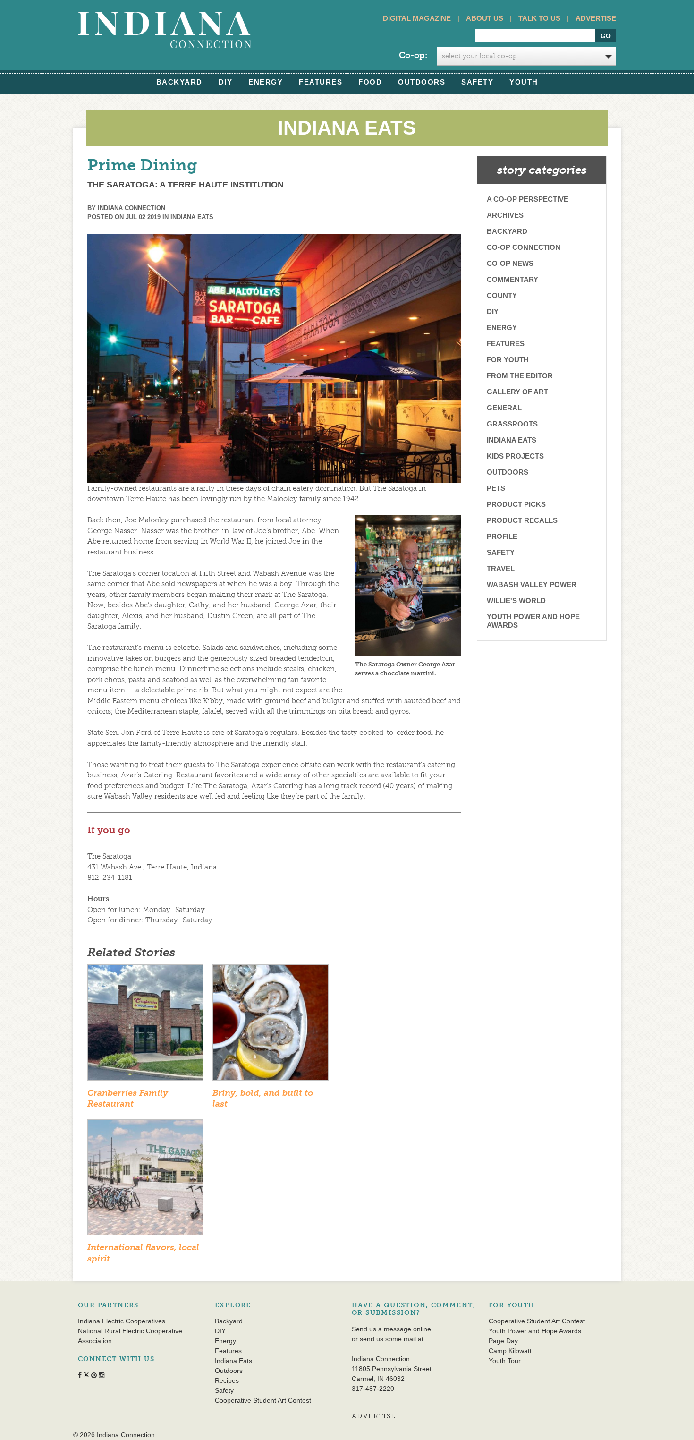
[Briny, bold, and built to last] (270, 1025)
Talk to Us (539, 18)
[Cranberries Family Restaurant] (145, 1025)
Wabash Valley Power (531, 584)
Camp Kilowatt (510, 1351)
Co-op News (510, 263)
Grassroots (512, 424)
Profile (502, 536)
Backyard (179, 82)
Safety (477, 82)
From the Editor (520, 376)
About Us (484, 18)
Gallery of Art (517, 392)
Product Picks (516, 504)
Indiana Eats (191, 217)
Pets (496, 488)
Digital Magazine (417, 18)
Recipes (227, 1380)
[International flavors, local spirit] (145, 1180)
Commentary (512, 279)
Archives (505, 215)
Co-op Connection (523, 247)
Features (320, 82)
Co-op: (413, 55)
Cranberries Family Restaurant (127, 1098)
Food (370, 82)
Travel (501, 568)
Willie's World (516, 600)
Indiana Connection (131, 208)
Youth (523, 82)
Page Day (503, 1341)
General (504, 408)
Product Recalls (522, 520)
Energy (265, 82)
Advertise (596, 18)
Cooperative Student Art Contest (263, 1400)
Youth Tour (505, 1360)
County (502, 295)
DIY (226, 82)
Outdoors (421, 82)
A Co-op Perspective (527, 199)
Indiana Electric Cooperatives (121, 1321)
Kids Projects (515, 456)
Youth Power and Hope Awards (533, 621)
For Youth (508, 360)
